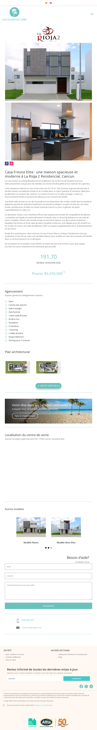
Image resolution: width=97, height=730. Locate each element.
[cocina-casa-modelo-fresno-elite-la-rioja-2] (48, 160)
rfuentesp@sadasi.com (31, 627)
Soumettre (48, 605)
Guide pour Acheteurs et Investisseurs (72, 654)
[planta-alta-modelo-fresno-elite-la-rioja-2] (49, 376)
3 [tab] (51, 548)
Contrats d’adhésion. (13, 657)
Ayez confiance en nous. (15, 654)
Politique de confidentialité (44, 705)
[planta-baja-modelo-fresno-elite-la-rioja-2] (18, 376)
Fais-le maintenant (25, 415)
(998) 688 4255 (27, 620)
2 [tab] (48, 548)
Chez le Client (11, 660)
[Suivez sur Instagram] (11, 163)
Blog (60, 657)
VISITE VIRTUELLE (50, 385)
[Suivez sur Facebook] (7, 163)
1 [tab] (46, 548)
